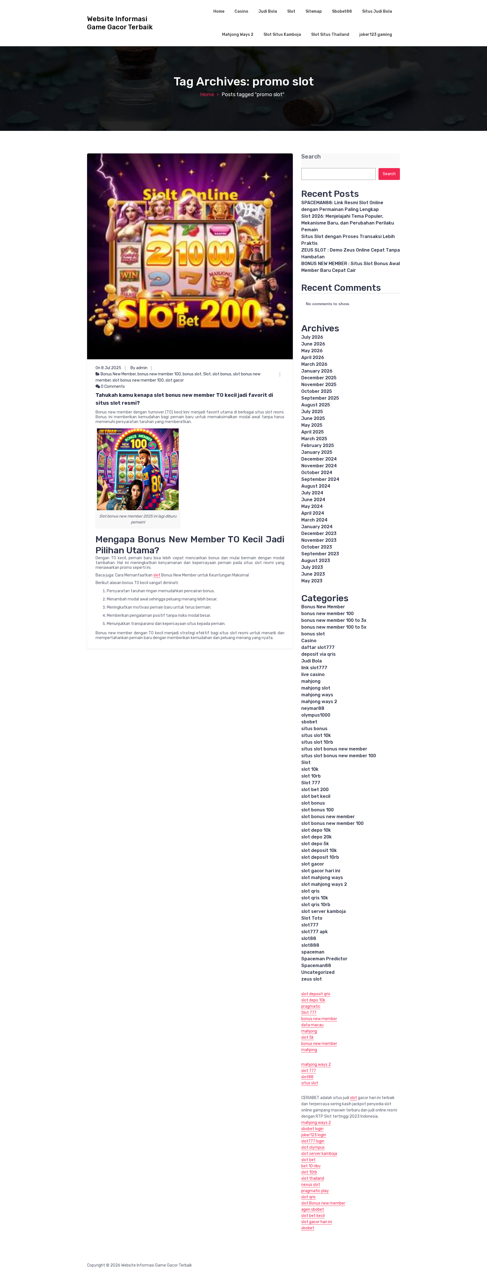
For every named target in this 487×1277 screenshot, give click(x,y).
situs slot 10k (316, 735)
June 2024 (313, 499)
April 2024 (312, 513)
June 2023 (313, 574)
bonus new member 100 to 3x (333, 620)
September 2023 (320, 553)
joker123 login (313, 1135)
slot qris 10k (314, 897)
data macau (312, 1025)
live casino (313, 674)
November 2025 (319, 384)
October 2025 (316, 391)
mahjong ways (317, 694)
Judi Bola (267, 11)
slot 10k (309, 769)
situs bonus (314, 728)
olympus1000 (315, 715)
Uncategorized (318, 972)
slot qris (310, 891)
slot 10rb (311, 776)
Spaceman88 (316, 965)
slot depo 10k (316, 830)
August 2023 (315, 560)
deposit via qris (318, 654)
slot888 (310, 945)
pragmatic (310, 1006)
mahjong (310, 681)
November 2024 (319, 465)
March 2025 (314, 438)
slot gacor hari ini (320, 870)
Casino (241, 11)
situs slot (309, 1083)
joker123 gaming (375, 34)
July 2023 (312, 567)
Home (218, 11)
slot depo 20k (316, 837)
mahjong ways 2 (319, 701)
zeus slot (311, 979)
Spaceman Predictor (324, 958)
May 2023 (311, 581)
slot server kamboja (323, 911)
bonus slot (192, 374)
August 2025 (315, 405)
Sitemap (314, 11)
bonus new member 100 (159, 374)
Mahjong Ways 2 (237, 34)
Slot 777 (310, 782)
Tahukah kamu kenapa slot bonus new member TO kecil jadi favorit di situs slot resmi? (184, 399)
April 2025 (312, 432)
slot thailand (312, 1178)
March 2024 (314, 520)
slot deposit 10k (319, 850)
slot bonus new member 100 (138, 380)
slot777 (309, 925)
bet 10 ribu (310, 1166)
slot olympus (313, 1147)
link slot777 (314, 667)
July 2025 (312, 411)
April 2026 (312, 357)
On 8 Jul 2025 (108, 368)
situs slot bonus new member (334, 749)
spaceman (312, 952)
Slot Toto (311, 918)
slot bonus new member (328, 816)
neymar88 (312, 708)
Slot (291, 11)
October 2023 (316, 547)
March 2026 (314, 364)
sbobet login (312, 1128)
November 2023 (319, 540)
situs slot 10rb (317, 742)
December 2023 (319, 533)
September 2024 (320, 479)
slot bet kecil (315, 796)
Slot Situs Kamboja (282, 34)
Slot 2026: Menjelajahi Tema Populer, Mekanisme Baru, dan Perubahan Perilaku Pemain (347, 222)
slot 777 (308, 1070)
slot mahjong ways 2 (324, 884)
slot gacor (174, 380)
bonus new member (319, 1018)
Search (311, 156)
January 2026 (317, 371)
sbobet (309, 722)
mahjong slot (315, 688)
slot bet (308, 1159)
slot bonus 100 (317, 810)
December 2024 (319, 459)
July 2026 (312, 337)
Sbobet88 (342, 11)
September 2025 (320, 398)
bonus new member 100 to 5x (333, 627)
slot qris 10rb (315, 904)
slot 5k (307, 1037)
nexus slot (310, 1184)
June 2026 (313, 344)
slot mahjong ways (322, 877)
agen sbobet (312, 1209)
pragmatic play (315, 1190)
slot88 (308, 938)
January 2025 (316, 452)
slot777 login (312, 1141)
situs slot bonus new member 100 (338, 755)
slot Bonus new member (323, 1203)
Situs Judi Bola (377, 11)
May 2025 (311, 425)
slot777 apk (314, 931)
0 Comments (112, 386)
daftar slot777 (318, 647)
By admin (138, 368)
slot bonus (221, 374)
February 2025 (317, 445)
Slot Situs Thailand (330, 34)
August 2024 (315, 486)
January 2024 (317, 526)
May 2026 (312, 350)
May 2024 (312, 506)
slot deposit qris (315, 994)
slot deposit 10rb (320, 857)
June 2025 (313, 418)
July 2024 (312, 493)
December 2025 (319, 377)
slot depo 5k (315, 843)
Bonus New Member (118, 374)
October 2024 (316, 472)
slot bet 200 (315, 789)
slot (156, 575)
